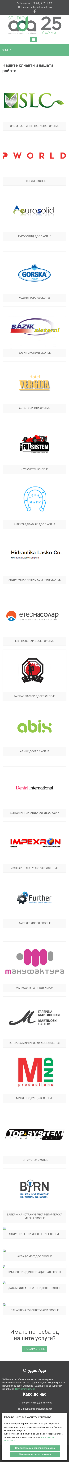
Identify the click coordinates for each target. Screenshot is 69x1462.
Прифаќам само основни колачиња (35, 1448)
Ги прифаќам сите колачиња (35, 1454)
